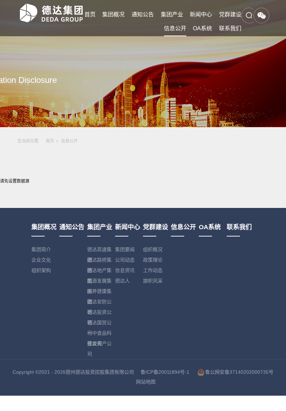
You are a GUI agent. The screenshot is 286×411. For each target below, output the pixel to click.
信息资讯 (125, 270)
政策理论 (153, 260)
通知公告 (142, 14)
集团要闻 (125, 249)
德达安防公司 (99, 303)
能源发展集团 (99, 282)
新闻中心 (201, 14)
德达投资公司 (99, 313)
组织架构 (41, 270)
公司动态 (125, 260)
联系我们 (230, 28)
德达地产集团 (99, 271)
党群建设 (230, 14)
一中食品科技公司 (99, 334)
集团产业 (172, 14)
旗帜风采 (153, 281)
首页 (90, 14)
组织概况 (153, 249)
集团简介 (41, 249)
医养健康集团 (99, 292)
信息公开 (175, 28)
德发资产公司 (99, 345)
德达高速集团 (99, 251)
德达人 (122, 281)
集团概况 (113, 14)
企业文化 (41, 260)
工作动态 (153, 270)
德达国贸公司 (99, 324)
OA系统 (202, 28)
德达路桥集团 (99, 261)
